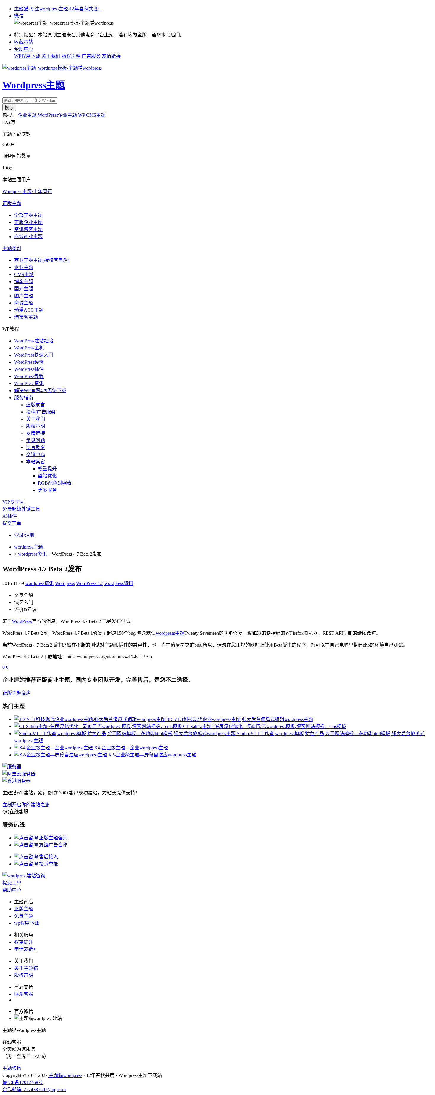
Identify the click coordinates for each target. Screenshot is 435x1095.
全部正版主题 (28, 215)
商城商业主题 (28, 236)
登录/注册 (24, 535)
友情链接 (111, 56)
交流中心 (35, 454)
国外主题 (23, 288)
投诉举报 (48, 863)
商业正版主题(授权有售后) (41, 260)
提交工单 (11, 523)
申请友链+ (25, 949)
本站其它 (35, 461)
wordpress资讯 (32, 554)
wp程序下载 (26, 923)
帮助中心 (23, 49)
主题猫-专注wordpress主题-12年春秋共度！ (58, 8)
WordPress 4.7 (89, 583)
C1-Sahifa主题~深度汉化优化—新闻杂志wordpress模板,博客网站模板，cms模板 (264, 726)
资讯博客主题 (28, 229)
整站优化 (47, 475)
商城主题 (23, 302)
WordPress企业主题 (57, 115)
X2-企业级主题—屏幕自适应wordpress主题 (152, 754)
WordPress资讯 (29, 383)
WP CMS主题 (92, 115)
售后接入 (48, 856)
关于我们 (50, 56)
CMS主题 (24, 274)
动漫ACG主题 (29, 309)
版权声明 (71, 56)
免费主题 (23, 915)
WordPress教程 (29, 376)
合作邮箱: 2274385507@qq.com (34, 1089)
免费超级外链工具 (21, 509)
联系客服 (23, 994)
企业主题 (27, 115)
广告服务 (91, 56)
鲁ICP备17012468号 (22, 1082)
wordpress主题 (28, 546)
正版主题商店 (16, 692)
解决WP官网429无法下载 (40, 390)
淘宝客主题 (26, 317)
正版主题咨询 (52, 837)
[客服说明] (23, 875)
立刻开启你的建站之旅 (26, 804)
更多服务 (47, 490)
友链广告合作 (52, 844)
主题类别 (11, 248)
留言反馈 (35, 447)
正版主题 (11, 203)
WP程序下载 (27, 56)
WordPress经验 (29, 362)
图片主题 (23, 295)
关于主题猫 (26, 968)
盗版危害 (35, 404)
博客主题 (23, 281)
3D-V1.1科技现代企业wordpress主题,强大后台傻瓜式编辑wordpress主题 (240, 719)
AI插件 (9, 516)
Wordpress (65, 583)
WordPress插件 (29, 369)
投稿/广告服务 (41, 411)
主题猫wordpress (65, 1075)
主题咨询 (11, 1068)
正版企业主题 (28, 222)
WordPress (22, 621)
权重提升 (47, 468)
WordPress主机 (29, 347)
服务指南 (23, 397)
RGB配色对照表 (55, 482)
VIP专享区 (13, 501)
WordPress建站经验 (33, 340)
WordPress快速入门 (33, 354)
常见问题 (35, 440)
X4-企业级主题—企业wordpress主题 (131, 747)
